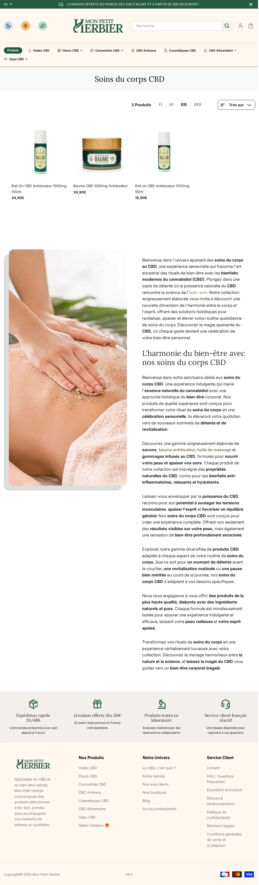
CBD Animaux (146, 50)
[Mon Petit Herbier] (98, 26)
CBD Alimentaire (221, 50)
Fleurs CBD (70, 50)
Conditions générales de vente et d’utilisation (224, 840)
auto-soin (198, 292)
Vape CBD (16, 59)
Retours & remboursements (221, 801)
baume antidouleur (177, 449)
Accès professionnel (159, 809)
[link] (33, 764)
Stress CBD (42, 25)
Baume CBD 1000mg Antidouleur (100, 186)
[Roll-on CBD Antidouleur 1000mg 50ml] (164, 151)
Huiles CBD (41, 50)
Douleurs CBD (25, 25)
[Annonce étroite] (251, 4)
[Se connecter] (240, 25)
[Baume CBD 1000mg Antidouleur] (102, 151)
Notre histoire (154, 776)
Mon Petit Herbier (46, 874)
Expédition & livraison (224, 790)
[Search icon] (226, 26)
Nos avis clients (155, 784)
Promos (13, 50)
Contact (213, 768)
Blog (146, 800)
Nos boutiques (155, 792)
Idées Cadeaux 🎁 (94, 825)
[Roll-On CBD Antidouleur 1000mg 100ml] (40, 151)
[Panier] (250, 25)
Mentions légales (221, 826)
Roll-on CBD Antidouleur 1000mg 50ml (162, 188)
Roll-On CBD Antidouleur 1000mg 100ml (39, 188)
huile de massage (214, 449)
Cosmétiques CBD (182, 50)
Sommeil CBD (8, 25)
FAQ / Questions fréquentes (220, 779)
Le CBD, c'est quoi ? (159, 768)
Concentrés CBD (107, 50)
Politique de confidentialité (218, 815)
